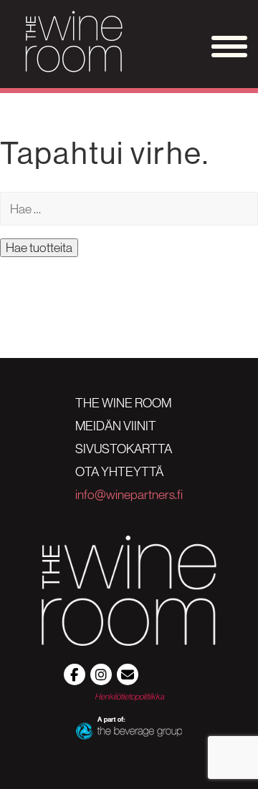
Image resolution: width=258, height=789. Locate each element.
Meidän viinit (115, 426)
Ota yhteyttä (119, 472)
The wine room (123, 403)
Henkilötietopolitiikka (129, 696)
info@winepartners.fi (129, 495)
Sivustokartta (123, 449)
